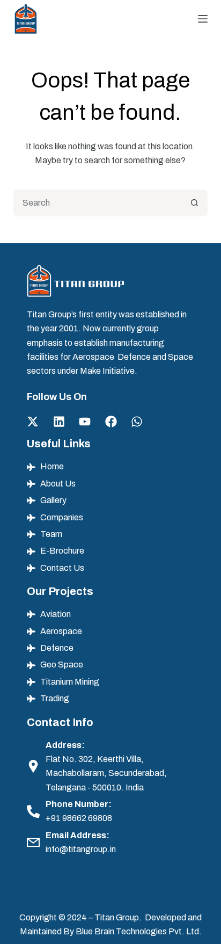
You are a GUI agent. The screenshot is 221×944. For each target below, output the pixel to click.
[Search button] (194, 203)
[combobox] (98, 203)
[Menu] (203, 19)
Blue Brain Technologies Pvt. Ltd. (139, 931)
